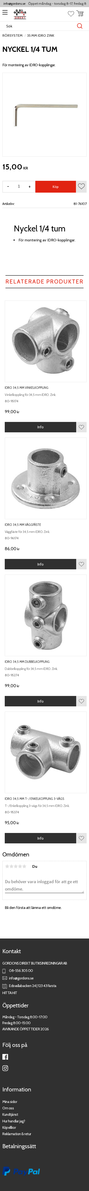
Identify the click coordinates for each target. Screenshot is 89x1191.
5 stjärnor (24, 866)
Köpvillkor (9, 1127)
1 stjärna (7, 866)
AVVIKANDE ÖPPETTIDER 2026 (25, 1029)
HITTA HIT (9, 993)
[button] (4, 14)
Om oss (8, 1108)
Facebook (5, 1057)
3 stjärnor (16, 866)
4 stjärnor (20, 866)
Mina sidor (9, 1101)
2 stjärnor (11, 866)
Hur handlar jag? (13, 1121)
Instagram (5, 1068)
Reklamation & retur (16, 1134)
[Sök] (80, 26)
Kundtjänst (10, 1114)
